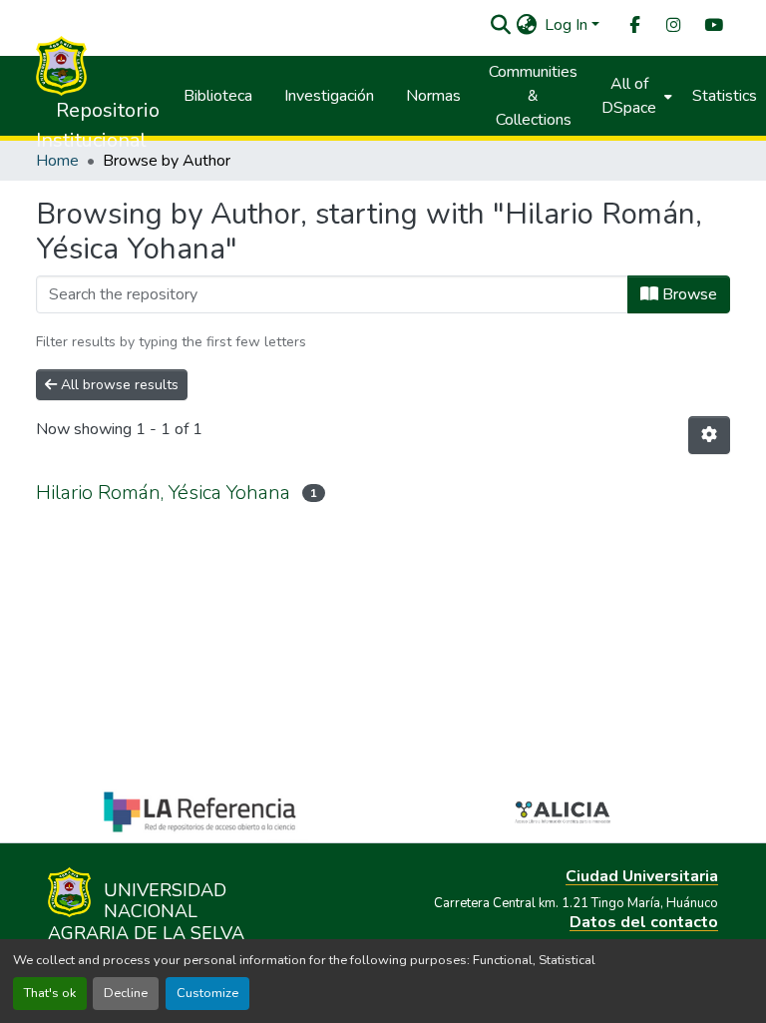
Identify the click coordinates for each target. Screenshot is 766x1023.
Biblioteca (218, 96)
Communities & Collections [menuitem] (533, 96)
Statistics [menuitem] (724, 96)
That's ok (50, 993)
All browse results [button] (118, 384)
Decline (126, 993)
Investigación (329, 96)
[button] (500, 25)
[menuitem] (633, 25)
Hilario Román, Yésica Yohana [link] (163, 492)
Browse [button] (687, 294)
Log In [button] (568, 25)
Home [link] (57, 161)
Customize (207, 993)
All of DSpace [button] (628, 96)
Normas (433, 96)
